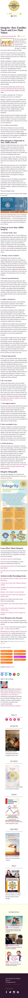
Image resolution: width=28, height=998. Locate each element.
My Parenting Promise (6, 620)
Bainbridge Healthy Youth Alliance (16, 641)
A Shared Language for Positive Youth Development (14, 948)
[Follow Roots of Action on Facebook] (6, 719)
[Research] (12, 809)
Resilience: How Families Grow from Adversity (12, 592)
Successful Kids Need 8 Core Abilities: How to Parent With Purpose (13, 931)
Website (2, 705)
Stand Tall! (3, 561)
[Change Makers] (12, 844)
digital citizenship (6, 407)
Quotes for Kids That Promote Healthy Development (13, 964)
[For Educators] (12, 740)
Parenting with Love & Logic (8, 570)
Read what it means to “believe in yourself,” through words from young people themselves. (14, 466)
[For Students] (12, 775)
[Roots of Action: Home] (14, 5)
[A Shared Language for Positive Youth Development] (14, 940)
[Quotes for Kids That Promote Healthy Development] (14, 956)
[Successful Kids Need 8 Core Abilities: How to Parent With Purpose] (14, 922)
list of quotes (19, 271)
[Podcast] (12, 880)
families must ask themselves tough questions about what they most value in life (13, 88)
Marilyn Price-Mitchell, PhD (9, 36)
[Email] (18, 674)
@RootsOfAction (10, 705)
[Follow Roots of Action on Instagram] (14, 719)
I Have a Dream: (5, 627)
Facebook (18, 705)
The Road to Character (6, 559)
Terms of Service (17, 984)
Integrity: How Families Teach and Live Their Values (13, 30)
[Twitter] (6, 674)
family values (6, 248)
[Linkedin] (10, 674)
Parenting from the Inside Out (8, 566)
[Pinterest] (14, 674)
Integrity (22, 36)
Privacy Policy (8, 984)
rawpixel (3, 643)
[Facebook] (2, 674)
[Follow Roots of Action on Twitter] (10, 719)
